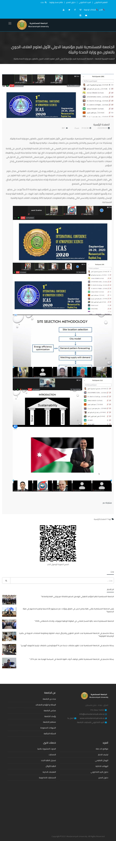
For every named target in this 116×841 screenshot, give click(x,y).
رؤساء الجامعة (50, 716)
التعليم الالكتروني (101, 2)
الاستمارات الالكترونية (47, 777)
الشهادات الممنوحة (48, 728)
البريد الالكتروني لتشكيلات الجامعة (90, 722)
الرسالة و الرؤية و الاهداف (46, 705)
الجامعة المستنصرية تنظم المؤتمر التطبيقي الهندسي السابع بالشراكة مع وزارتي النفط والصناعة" (77, 596)
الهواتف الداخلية (101, 766)
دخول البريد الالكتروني (99, 772)
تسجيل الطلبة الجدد (48, 760)
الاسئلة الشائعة (50, 733)
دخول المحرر (71, 2)
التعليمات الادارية (49, 772)
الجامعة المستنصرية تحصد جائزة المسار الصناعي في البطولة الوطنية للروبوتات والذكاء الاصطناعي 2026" (74, 621)
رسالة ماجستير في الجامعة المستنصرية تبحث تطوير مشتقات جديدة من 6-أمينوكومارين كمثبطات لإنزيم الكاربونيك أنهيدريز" (67, 645)
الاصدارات (52, 754)
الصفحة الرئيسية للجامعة (105, 59)
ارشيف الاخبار (103, 754)
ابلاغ (101, 9)
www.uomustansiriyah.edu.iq (92, 718)
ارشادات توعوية (90, 9)
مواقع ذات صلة (102, 749)
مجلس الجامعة (50, 710)
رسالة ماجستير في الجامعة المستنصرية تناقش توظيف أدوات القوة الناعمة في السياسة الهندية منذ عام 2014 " (71, 659)
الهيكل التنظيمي (101, 760)
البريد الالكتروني (85, 2)
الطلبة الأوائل (51, 766)
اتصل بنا (70, 718)
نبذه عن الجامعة (49, 699)
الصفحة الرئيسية (101, 124)
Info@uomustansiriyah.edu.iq (91, 714)
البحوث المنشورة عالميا (46, 749)
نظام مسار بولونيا (56, 2)
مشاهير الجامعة (49, 722)
